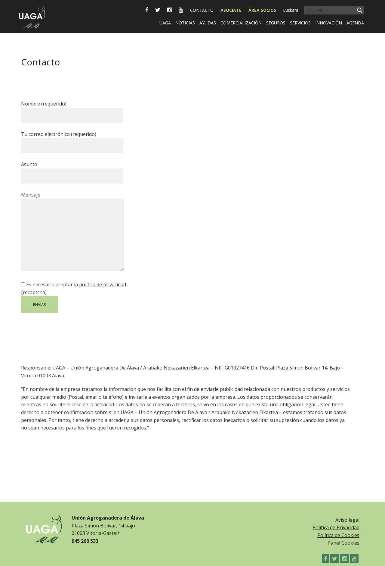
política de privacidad (102, 284)
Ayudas (207, 23)
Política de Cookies (338, 535)
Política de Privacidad (336, 527)
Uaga (165, 23)
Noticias (185, 23)
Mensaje (30, 194)
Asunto (29, 164)
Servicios (300, 23)
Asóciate (231, 10)
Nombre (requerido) (43, 103)
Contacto (202, 10)
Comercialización (241, 23)
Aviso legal (347, 520)
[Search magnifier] (360, 10)
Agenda (355, 23)
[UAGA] (32, 14)
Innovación (328, 23)
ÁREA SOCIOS (262, 10)
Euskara (290, 10)
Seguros (275, 23)
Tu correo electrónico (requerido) (58, 134)
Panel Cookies (343, 542)
